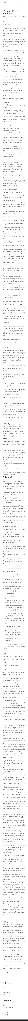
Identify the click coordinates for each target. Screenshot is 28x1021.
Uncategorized (6, 996)
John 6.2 (5, 1005)
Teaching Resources (7, 992)
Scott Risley (7, 16)
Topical (4, 994)
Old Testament (21, 16)
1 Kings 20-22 (6, 1014)
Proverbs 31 (5, 1010)
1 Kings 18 (5, 1012)
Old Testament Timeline (8, 1007)
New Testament (6, 988)
